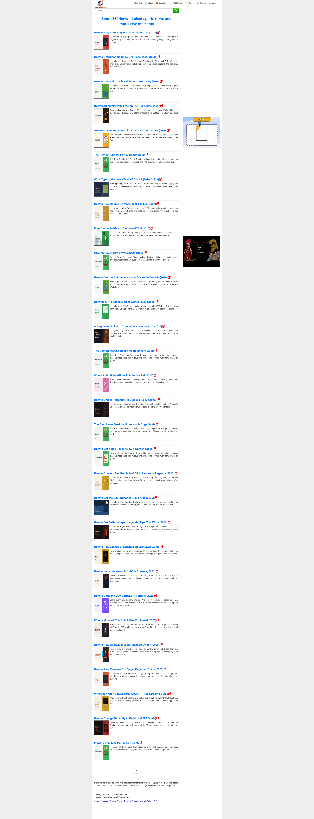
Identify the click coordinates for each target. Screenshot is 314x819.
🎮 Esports (201, 3)
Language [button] (213, 3)
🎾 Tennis (190, 3)
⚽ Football (137, 3)
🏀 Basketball (161, 3)
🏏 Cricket (149, 3)
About (96, 801)
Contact (104, 801)
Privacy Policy (116, 801)
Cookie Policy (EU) (148, 801)
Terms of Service (131, 801)
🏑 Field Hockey (177, 3)
